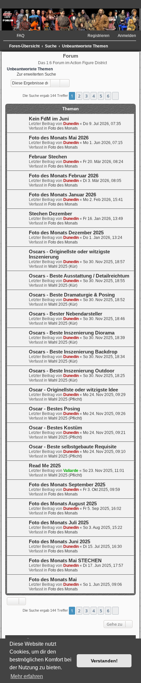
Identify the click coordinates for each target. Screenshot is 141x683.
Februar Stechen (48, 156)
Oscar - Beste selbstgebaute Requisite (72, 446)
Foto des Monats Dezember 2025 (66, 232)
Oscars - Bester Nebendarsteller (65, 313)
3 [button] (86, 96)
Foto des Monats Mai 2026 (59, 137)
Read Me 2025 (45, 465)
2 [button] (79, 96)
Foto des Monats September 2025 (67, 484)
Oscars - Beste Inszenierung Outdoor (71, 370)
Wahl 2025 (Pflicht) (65, 399)
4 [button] (93, 96)
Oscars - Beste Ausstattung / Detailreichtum (79, 276)
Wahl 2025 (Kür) (62, 266)
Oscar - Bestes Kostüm (55, 427)
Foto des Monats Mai (53, 579)
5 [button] (101, 96)
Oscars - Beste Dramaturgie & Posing (72, 294)
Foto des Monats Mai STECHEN (65, 560)
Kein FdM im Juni (49, 118)
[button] (115, 96)
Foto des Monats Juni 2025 (59, 541)
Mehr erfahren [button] (26, 676)
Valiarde (70, 470)
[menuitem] (17, 35)
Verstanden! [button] (104, 660)
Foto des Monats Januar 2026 (62, 194)
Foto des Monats (63, 128)
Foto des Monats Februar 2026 (63, 175)
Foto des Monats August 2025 (63, 503)
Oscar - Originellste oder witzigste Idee (73, 389)
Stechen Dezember (50, 213)
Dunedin (71, 123)
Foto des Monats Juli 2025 (59, 522)
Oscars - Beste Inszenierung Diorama (71, 332)
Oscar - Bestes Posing (54, 408)
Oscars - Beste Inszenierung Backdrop (73, 351)
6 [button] (108, 96)
